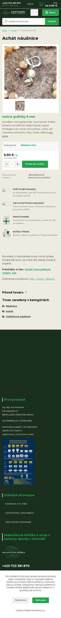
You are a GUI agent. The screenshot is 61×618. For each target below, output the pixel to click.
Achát (14, 30)
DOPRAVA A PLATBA (16, 503)
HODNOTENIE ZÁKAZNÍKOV (19, 513)
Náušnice (11, 306)
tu (44, 610)
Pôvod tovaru (12, 292)
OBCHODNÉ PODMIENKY (18, 522)
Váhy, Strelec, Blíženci (42, 278)
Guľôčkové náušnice (18, 316)
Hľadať (52, 21)
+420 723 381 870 (11, 3)
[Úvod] (14, 12)
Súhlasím (40, 600)
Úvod (4, 30)
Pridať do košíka (35, 164)
